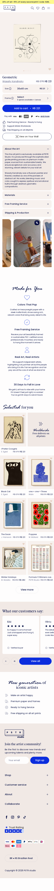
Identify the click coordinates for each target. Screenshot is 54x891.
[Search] (32, 8)
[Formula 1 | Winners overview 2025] (41, 558)
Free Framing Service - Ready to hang (24, 122)
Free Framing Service (16, 203)
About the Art (12, 148)
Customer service (15, 784)
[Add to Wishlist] (49, 69)
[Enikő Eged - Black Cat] (13, 472)
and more (45, 116)
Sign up (39, 760)
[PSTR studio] (9, 8)
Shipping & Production (17, 212)
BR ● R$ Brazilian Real (21, 858)
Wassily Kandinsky (13, 81)
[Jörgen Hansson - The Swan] (13, 515)
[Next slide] (14, 661)
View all (35, 661)
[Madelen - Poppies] (41, 515)
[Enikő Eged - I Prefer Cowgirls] (13, 429)
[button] (49, 8)
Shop (8, 775)
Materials (10, 195)
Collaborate (12, 804)
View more (27, 589)
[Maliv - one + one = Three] (41, 472)
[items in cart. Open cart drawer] (43, 8)
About (8, 794)
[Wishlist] (38, 8)
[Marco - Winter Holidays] (13, 558)
